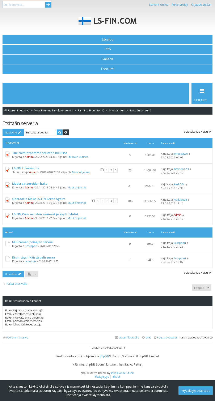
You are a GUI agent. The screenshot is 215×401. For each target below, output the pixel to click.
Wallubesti (180, 199)
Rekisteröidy (179, 5)
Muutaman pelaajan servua (32, 242)
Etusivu (107, 39)
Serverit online (158, 5)
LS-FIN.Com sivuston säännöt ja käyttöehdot (45, 214)
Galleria (108, 59)
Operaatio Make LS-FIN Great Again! (38, 199)
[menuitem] (165, 337)
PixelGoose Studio (123, 373)
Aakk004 (179, 184)
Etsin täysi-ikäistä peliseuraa (33, 257)
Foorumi (107, 69)
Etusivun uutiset (78, 157)
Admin (29, 157)
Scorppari (31, 246)
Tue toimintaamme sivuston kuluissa (39, 153)
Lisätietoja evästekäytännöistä (88, 395)
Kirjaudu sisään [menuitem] (201, 5)
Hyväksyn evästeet (196, 390)
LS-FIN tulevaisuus (25, 168)
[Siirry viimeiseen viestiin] (189, 153)
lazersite (30, 261)
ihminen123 (181, 169)
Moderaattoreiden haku (29, 183)
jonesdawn (180, 153)
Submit (48, 4)
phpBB (104, 356)
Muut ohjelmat (81, 172)
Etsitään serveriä (20, 123)
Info (107, 49)
